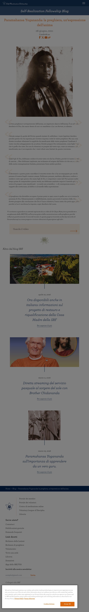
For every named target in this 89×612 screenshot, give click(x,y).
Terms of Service (29, 598)
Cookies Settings (49, 604)
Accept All (67, 604)
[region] (40, 597)
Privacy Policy (19, 598)
